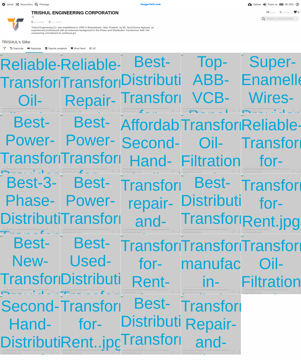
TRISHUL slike (12, 111)
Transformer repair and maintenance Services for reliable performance (146, 228)
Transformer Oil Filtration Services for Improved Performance (267, 288)
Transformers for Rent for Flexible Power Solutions (146, 288)
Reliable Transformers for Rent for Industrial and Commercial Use (206, 168)
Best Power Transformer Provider (21, 168)
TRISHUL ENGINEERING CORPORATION (75, 12)
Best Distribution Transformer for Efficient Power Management (146, 349)
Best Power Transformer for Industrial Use (86, 168)
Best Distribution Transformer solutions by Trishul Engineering (206, 228)
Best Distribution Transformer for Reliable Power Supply (146, 107)
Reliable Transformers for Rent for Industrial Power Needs (86, 349)
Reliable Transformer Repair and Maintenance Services (86, 107)
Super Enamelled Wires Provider (262, 107)
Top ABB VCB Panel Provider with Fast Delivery (206, 107)
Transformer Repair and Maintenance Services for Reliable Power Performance (206, 349)
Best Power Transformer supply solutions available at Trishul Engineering (86, 228)
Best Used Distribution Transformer (83, 288)
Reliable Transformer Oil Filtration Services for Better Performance (26, 107)
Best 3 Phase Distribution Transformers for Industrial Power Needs (26, 228)
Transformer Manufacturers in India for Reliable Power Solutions (206, 288)
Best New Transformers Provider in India (25, 288)
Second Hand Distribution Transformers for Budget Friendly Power (26, 349)
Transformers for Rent (256, 228)
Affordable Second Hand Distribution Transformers (146, 168)
